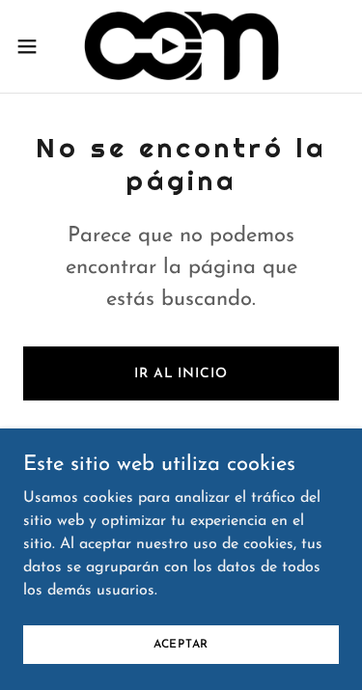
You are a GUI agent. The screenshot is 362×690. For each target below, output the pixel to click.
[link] (181, 46)
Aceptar (181, 643)
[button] (34, 46)
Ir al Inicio (181, 374)
